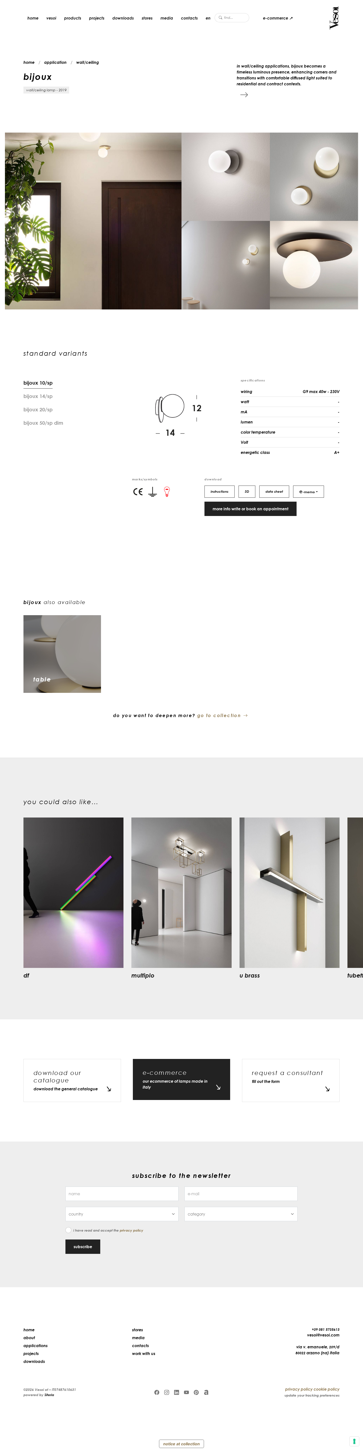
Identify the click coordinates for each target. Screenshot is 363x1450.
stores (147, 18)
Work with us (143, 1353)
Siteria (49, 1395)
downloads (123, 18)
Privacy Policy (131, 1230)
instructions (219, 491)
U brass (250, 975)
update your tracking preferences (312, 1395)
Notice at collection (181, 1443)
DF (26, 975)
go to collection (219, 715)
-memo (307, 491)
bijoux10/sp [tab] (38, 383)
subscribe (83, 1246)
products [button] (72, 18)
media (167, 18)
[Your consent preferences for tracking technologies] (354, 1441)
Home (29, 1329)
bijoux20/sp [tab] (38, 409)
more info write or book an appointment (250, 508)
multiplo (142, 975)
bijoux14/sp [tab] (38, 396)
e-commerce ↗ (277, 18)
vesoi (51, 18)
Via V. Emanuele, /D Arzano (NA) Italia (318, 1349)
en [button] (208, 18)
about (29, 1337)
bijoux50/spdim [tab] (43, 423)
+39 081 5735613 (326, 1329)
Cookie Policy (327, 1389)
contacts (189, 18)
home (33, 18)
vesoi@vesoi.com (323, 1335)
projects (96, 18)
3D (247, 491)
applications (35, 1345)
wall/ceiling (87, 62)
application (55, 62)
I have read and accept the (108, 1230)
